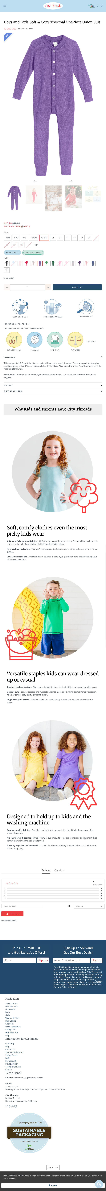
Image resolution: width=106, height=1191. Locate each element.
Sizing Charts (11, 1055)
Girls (7, 1015)
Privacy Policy (61, 987)
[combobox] (56, 960)
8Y (7, 245)
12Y (21, 245)
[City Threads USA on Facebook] (9, 1106)
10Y (14, 245)
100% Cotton (11, 1003)
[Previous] (35, 181)
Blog (7, 1035)
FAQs (7, 1058)
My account (10, 1061)
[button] (52, 28)
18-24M (44, 238)
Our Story (9, 1043)
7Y (96, 238)
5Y (82, 238)
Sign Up (43, 960)
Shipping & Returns (14, 1052)
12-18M (34, 238)
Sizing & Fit (10, 1029)
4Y (74, 238)
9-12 (24, 238)
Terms (73, 987)
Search (8, 1069)
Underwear (10, 1009)
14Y (28, 245)
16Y (36, 245)
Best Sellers (10, 1021)
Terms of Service (13, 1066)
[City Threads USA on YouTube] (12, 1106)
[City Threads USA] (53, 6)
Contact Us (10, 1049)
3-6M (8, 238)
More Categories (13, 1026)
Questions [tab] (59, 870)
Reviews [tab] (46, 870)
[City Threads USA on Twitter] (6, 1106)
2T (53, 238)
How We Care (11, 1032)
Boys (7, 1012)
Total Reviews (97, 884)
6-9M (16, 238)
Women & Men (12, 1018)
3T (60, 238)
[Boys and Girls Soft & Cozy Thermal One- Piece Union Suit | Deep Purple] (53, 105)
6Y (89, 238)
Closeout (9, 1023)
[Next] (70, 181)
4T (67, 238)
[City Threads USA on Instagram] (15, 1106)
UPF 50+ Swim (11, 1006)
